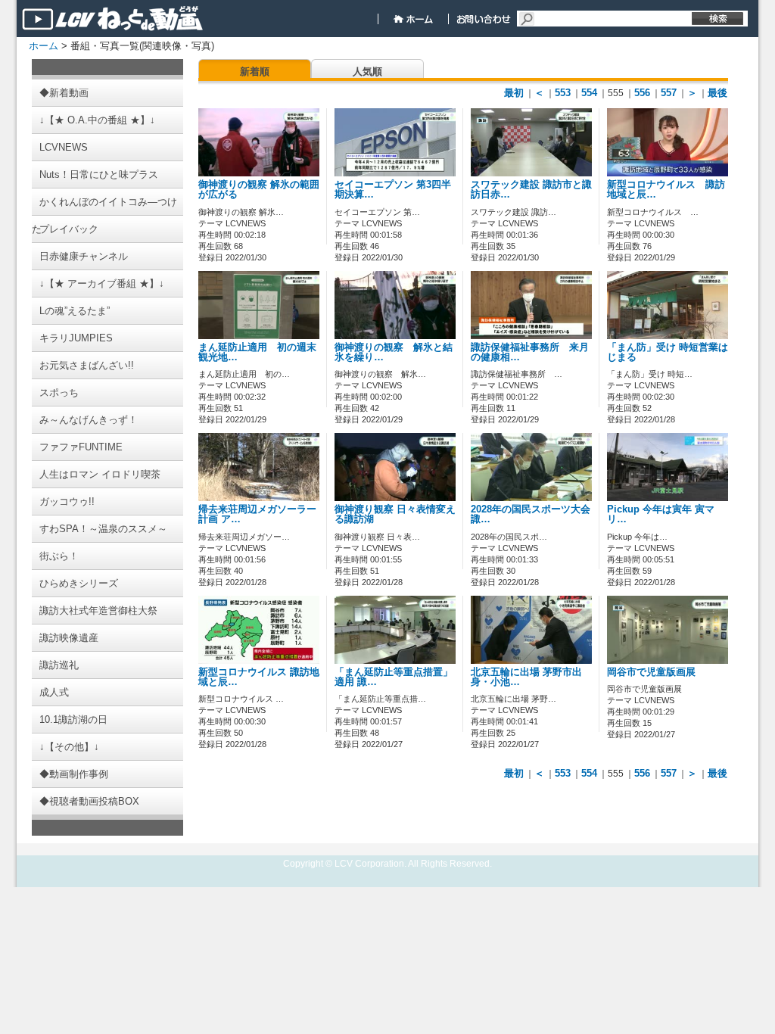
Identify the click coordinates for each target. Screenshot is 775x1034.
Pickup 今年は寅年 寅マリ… (660, 514)
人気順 (367, 71)
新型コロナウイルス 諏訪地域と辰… (666, 189)
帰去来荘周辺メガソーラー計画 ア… (257, 514)
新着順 (254, 71)
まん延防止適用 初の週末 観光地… (262, 352)
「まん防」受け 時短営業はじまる (667, 352)
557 (669, 92)
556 (642, 92)
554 (589, 92)
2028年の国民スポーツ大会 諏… (530, 514)
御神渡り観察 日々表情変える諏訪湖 (395, 514)
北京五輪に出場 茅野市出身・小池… (526, 677)
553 (563, 92)
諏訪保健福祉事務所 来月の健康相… (530, 352)
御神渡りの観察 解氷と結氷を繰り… (394, 352)
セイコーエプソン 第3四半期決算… (393, 189)
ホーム (43, 45)
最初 (514, 92)
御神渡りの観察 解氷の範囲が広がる (258, 189)
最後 (717, 92)
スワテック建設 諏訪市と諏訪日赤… (531, 189)
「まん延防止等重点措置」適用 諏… (394, 677)
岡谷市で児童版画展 (651, 672)
